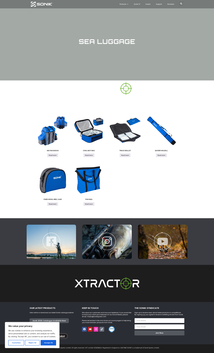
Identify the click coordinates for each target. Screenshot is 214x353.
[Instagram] (96, 329)
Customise (16, 343)
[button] (181, 3)
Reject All (32, 343)
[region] (32, 335)
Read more (52, 155)
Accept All (48, 343)
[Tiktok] (101, 329)
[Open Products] (127, 4)
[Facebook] (84, 329)
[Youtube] (90, 329)
